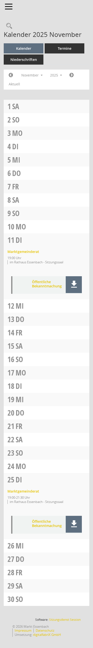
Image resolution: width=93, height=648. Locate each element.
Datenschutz (45, 630)
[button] (74, 284)
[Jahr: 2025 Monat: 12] (71, 75)
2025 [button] (54, 75)
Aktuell (14, 84)
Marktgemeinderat (23, 251)
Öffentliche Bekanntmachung (47, 284)
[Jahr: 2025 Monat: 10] (11, 75)
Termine (64, 48)
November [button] (30, 75)
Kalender (23, 48)
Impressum (23, 630)
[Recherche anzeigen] (8, 26)
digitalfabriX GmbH (47, 634)
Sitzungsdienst (65, 620)
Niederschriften (23, 59)
